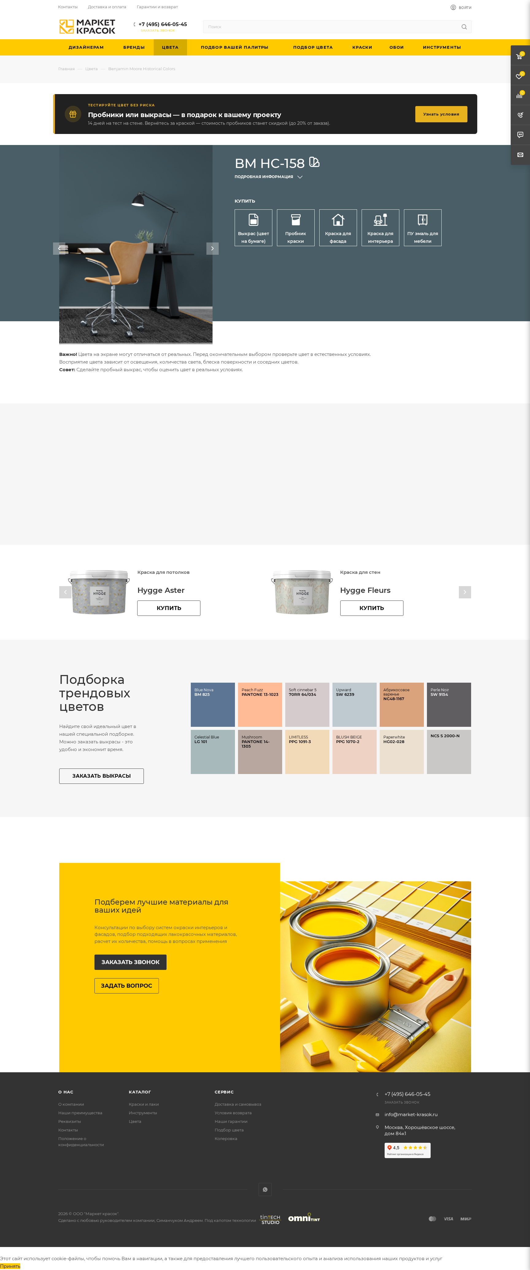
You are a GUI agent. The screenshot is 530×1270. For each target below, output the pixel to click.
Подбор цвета (229, 1129)
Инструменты (143, 1112)
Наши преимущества (80, 1112)
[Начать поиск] (464, 26)
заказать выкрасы (101, 776)
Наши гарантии (231, 1121)
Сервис (224, 1091)
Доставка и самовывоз (238, 1104)
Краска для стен (157, 572)
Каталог (140, 1091)
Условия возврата (233, 1112)
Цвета (135, 1121)
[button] (59, 248)
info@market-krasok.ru (411, 1114)
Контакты (68, 1129)
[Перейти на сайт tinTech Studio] (268, 1224)
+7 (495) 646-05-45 (163, 24)
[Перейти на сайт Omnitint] (302, 1224)
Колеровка (226, 1138)
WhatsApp (265, 1189)
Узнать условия (441, 114)
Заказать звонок (130, 962)
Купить (169, 608)
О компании (71, 1104)
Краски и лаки (144, 1104)
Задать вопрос (126, 985)
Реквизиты (69, 1121)
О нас (65, 1091)
